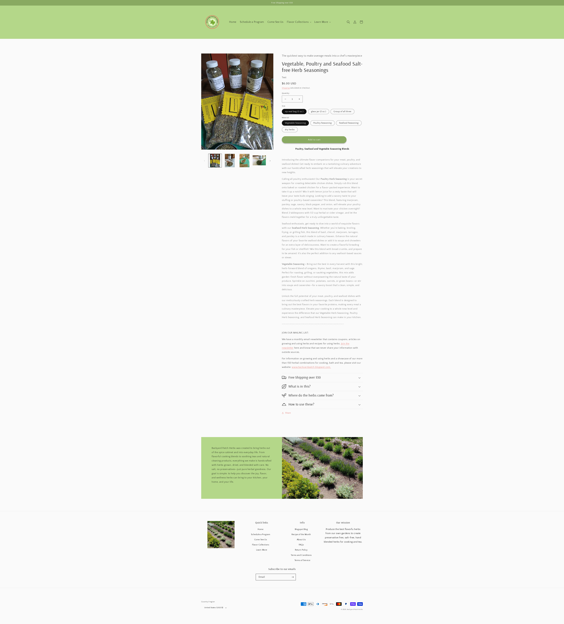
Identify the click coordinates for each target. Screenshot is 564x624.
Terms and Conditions (301, 555)
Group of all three (342, 111)
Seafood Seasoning (349, 123)
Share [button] (288, 413)
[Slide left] (204, 160)
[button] (299, 22)
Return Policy (301, 550)
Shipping (286, 88)
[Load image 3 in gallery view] (244, 160)
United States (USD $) (213, 608)
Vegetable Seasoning (295, 123)
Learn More (261, 550)
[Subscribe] (292, 577)
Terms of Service (302, 560)
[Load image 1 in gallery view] (215, 160)
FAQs (301, 545)
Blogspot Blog (301, 529)
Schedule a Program (260, 534)
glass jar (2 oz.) (318, 111)
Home (260, 529)
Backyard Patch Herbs (355, 609)
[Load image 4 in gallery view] (259, 160)
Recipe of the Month (301, 534)
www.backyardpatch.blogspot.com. (311, 367)
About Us (301, 539)
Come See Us (260, 539)
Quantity (285, 93)
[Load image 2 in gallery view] (229, 160)
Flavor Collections (260, 545)
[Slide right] (270, 160)
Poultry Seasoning (322, 123)
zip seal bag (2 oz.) (294, 111)
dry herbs (290, 129)
